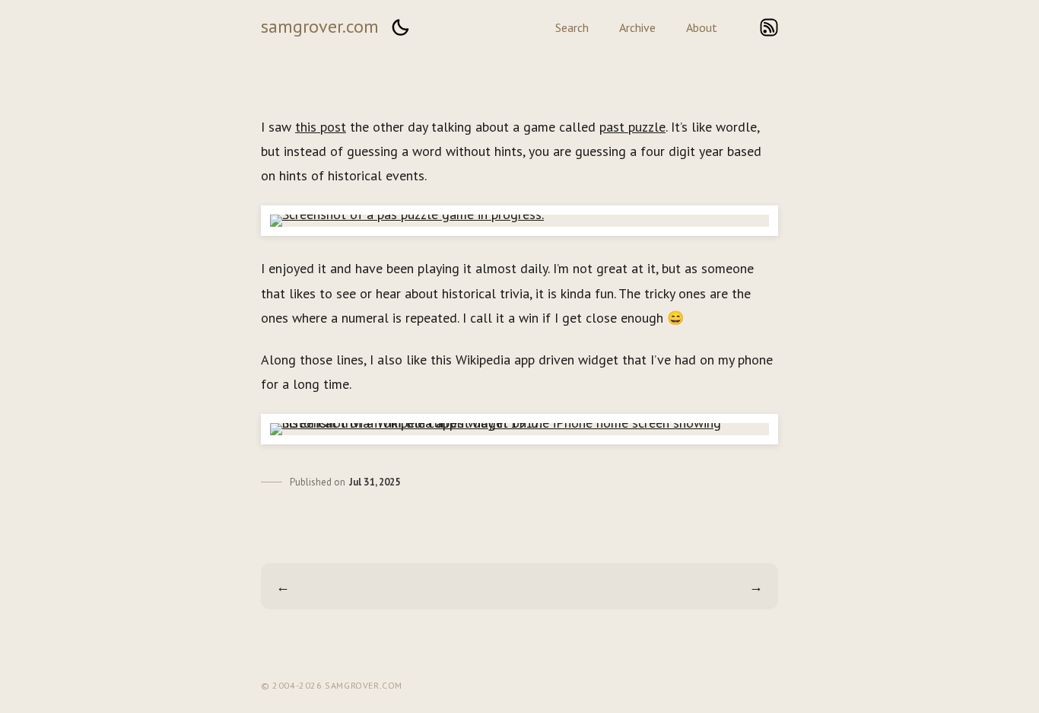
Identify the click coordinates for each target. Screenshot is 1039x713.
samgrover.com (320, 26)
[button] (400, 27)
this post (320, 126)
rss (769, 27)
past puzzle (632, 126)
